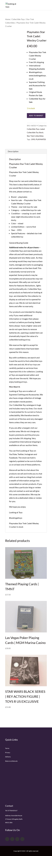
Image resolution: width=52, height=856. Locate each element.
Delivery (8, 757)
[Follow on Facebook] (7, 839)
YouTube (13, 454)
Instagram (28, 454)
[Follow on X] (12, 839)
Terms (7, 748)
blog (29, 477)
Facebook (13, 457)
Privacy (7, 752)
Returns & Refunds (11, 761)
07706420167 (12, 810)
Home (7, 19)
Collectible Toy (19, 405)
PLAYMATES (41, 139)
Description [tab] (13, 151)
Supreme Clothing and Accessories (24, 394)
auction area (14, 431)
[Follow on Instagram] (22, 839)
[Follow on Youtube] (17, 839)
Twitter (21, 454)
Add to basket (36, 116)
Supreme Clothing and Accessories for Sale (37, 85)
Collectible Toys (18, 19)
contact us (21, 491)
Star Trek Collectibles (35, 136)
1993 (33, 139)
